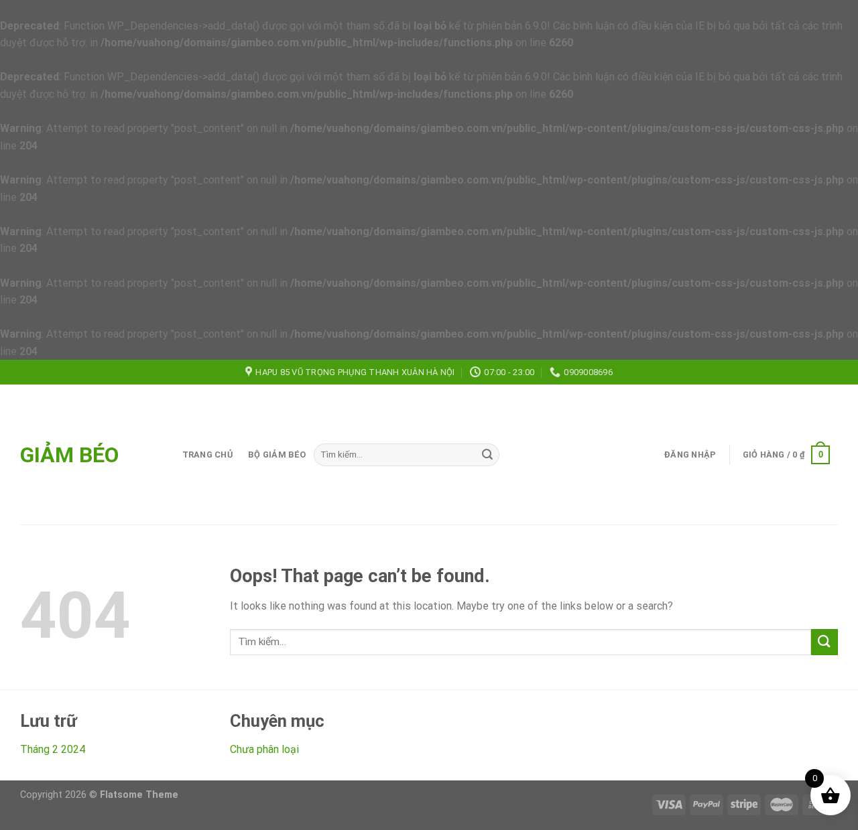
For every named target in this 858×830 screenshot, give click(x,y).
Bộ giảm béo (277, 454)
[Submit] (487, 454)
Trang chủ (207, 454)
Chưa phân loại (264, 749)
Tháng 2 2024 (52, 749)
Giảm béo (69, 455)
